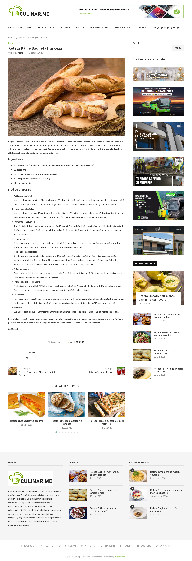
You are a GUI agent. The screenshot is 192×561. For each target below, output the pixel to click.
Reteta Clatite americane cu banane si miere (168, 316)
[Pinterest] (165, 27)
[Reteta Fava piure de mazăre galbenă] (138, 476)
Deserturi (65, 28)
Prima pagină (14, 37)
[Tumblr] (171, 27)
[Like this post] (71, 342)
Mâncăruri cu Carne (100, 28)
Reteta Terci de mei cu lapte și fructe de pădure (166, 491)
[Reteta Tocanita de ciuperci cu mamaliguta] (142, 373)
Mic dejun (143, 28)
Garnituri (80, 28)
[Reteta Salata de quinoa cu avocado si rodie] (142, 337)
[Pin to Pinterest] (80, 342)
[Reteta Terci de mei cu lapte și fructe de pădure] (138, 495)
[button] (12, 412)
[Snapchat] (178, 27)
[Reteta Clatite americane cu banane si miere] (142, 319)
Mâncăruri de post (124, 28)
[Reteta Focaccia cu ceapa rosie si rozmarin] (106, 404)
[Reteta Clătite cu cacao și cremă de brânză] (78, 513)
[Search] (182, 27)
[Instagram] (162, 27)
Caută (136, 43)
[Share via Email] (83, 342)
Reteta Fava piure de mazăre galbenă (165, 473)
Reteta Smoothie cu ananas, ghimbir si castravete (157, 297)
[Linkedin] (168, 27)
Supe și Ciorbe (15, 28)
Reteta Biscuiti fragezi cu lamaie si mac (167, 352)
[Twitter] (158, 27)
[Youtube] (174, 27)
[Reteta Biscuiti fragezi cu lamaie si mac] (142, 355)
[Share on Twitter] (77, 342)
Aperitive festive (47, 28)
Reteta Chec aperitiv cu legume (26, 421)
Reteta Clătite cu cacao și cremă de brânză (103, 509)
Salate (30, 28)
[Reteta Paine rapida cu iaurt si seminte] (66, 404)
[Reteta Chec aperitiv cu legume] (26, 404)
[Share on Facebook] (74, 342)
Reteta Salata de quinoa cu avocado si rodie (168, 334)
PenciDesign (120, 556)
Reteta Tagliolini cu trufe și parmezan (164, 509)
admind (21, 53)
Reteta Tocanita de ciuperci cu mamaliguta (168, 370)
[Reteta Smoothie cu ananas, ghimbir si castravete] (158, 288)
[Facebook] (155, 27)
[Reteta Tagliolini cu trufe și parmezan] (138, 513)
